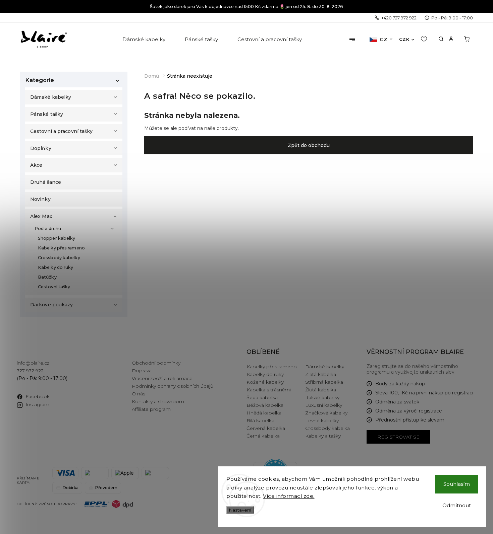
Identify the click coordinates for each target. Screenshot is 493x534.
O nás (138, 394)
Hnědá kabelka (263, 413)
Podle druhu (48, 228)
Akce (36, 165)
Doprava (142, 371)
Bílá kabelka (260, 420)
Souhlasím (456, 484)
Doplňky (40, 148)
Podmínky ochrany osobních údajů (172, 386)
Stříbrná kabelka (324, 382)
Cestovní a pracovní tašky (61, 131)
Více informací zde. (289, 496)
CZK (404, 39)
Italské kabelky (322, 397)
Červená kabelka (265, 428)
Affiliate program (151, 409)
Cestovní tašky (54, 286)
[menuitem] (144, 39)
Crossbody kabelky (59, 257)
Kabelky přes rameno (61, 247)
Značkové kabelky (326, 413)
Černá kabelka (263, 436)
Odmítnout (456, 505)
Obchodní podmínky (156, 363)
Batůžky (47, 277)
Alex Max (41, 216)
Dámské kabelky (50, 97)
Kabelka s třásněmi (268, 390)
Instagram (37, 404)
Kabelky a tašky (323, 436)
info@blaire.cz (33, 363)
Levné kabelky (322, 420)
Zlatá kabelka (320, 374)
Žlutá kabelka (320, 390)
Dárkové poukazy (51, 305)
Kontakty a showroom (158, 401)
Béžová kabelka (264, 405)
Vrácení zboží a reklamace (162, 378)
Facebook (37, 396)
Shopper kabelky (56, 238)
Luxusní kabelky (323, 405)
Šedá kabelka (262, 397)
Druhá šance (45, 182)
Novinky (40, 199)
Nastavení (240, 510)
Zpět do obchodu (309, 145)
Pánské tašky (46, 114)
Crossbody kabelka (327, 428)
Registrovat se (398, 437)
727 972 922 (30, 371)
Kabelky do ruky (55, 267)
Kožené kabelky (265, 382)
